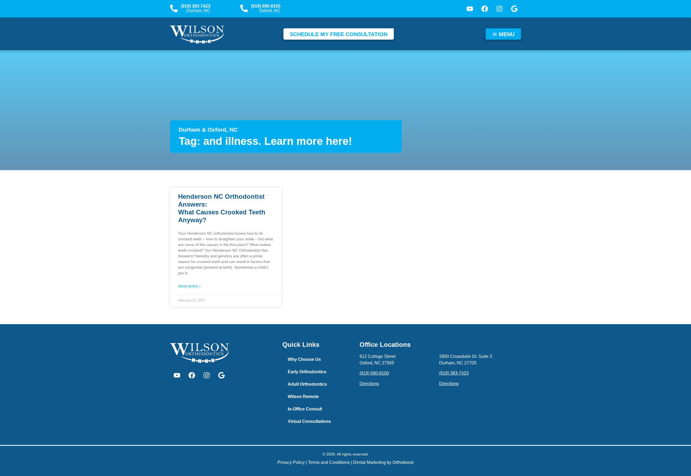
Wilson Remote (303, 396)
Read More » (189, 286)
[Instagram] (499, 9)
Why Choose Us (304, 359)
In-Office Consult (305, 409)
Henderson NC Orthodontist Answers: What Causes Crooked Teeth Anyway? (221, 208)
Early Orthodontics (307, 371)
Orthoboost (403, 462)
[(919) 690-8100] (244, 8)
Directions (369, 383)
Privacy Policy (291, 462)
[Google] (514, 9)
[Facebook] (484, 9)
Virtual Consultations (309, 421)
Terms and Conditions (329, 462)
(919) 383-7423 (195, 6)
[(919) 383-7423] (174, 8)
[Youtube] (469, 9)
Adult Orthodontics (307, 384)
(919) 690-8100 (265, 6)
